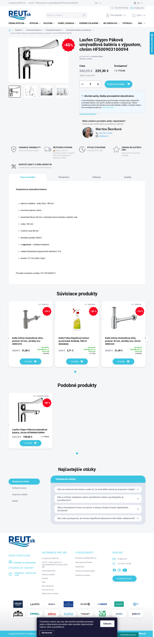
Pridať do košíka (115, 84)
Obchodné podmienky (83, 562)
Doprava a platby (48, 574)
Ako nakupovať (47, 586)
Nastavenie (47, 633)
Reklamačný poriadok (50, 593)
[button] (75, 371)
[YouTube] (125, 570)
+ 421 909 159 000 (124, 564)
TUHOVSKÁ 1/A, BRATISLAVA (24, 563)
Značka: (85, 59)
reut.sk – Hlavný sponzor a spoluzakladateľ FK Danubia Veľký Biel (53, 3)
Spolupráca (79, 567)
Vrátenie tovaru (48, 590)
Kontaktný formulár (124, 579)
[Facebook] (114, 570)
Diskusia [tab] (97, 177)
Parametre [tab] (64, 177)
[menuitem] (18, 23)
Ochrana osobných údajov (85, 571)
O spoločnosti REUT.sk (17, 3)
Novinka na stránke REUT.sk (85, 558)
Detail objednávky (48, 571)
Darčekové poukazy (82, 575)
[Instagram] (119, 570)
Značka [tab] (127, 177)
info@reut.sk (103, 136)
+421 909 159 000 (105, 133)
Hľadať (84, 15)
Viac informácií (108, 107)
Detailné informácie (87, 114)
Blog (43, 582)
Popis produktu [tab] (27, 177)
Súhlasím (107, 624)
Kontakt (45, 578)
